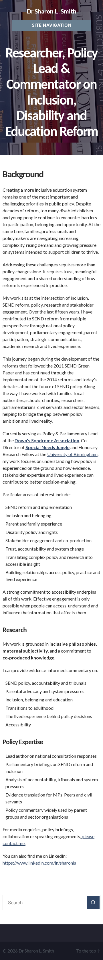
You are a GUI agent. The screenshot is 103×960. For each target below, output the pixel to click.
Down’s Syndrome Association (47, 440)
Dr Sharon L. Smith (51, 11)
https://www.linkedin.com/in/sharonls (39, 862)
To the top (88, 950)
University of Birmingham (72, 454)
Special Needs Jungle (47, 447)
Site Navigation (52, 25)
